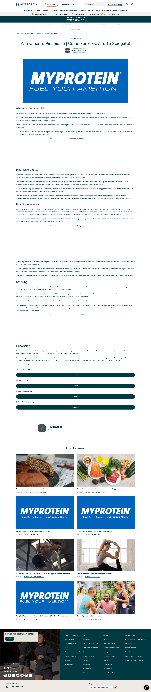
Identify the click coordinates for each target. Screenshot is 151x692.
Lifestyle (103, 25)
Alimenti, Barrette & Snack (68, 10)
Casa (17, 33)
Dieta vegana (87, 673)
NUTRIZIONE (51, 4)
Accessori (83, 10)
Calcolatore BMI (88, 668)
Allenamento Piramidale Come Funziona (47, 33)
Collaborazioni (108, 664)
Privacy (106, 652)
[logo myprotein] (26, 4)
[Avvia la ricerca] (86, 4)
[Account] (127, 4)
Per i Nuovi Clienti (94, 10)
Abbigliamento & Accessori (91, 643)
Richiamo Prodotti (70, 664)
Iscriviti (10, 638)
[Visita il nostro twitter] (22, 675)
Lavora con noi (108, 668)
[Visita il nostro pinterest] (26, 675)
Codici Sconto (129, 643)
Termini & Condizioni (110, 656)
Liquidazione (106, 10)
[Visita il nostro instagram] (5, 675)
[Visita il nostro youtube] (18, 675)
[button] (146, 687)
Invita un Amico (135, 639)
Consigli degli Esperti (120, 10)
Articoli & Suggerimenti (90, 647)
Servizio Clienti (69, 639)
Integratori (45, 10)
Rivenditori (107, 660)
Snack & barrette (88, 656)
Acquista (75, 375)
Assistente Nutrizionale (116, 4)
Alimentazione (85, 25)
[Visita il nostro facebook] (9, 675)
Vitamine (55, 10)
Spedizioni (68, 660)
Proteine (37, 10)
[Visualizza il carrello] (132, 4)
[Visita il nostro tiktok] (13, 675)
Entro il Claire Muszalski (95, 492)
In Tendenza (28, 10)
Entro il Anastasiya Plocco (35, 492)
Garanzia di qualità (109, 643)
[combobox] (104, 4)
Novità (33, 25)
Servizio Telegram (130, 647)
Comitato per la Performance (113, 673)
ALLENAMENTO (75, 38)
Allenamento (49, 25)
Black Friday (129, 652)
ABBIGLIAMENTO (68, 4)
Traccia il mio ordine (71, 656)
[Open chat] (30, 675)
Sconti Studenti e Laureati (133, 656)
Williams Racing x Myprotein (134, 660)
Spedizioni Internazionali (72, 652)
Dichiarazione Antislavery (111, 647)
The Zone (23, 33)
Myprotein (55, 426)
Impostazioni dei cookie (12, 663)
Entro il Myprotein (78, 51)
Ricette (118, 25)
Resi (66, 647)
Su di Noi (106, 639)
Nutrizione (86, 639)
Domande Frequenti (71, 643)
